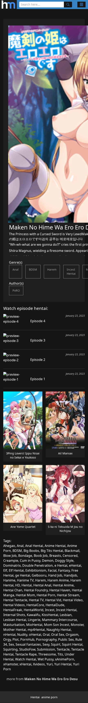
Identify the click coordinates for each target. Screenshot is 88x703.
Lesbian (66, 615)
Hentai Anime (63, 585)
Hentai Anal (42, 585)
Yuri (49, 664)
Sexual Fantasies (28, 644)
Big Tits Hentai (52, 550)
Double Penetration (37, 565)
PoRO (16, 290)
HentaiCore (35, 605)
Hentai (26, 585)
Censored (70, 555)
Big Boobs (31, 550)
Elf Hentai (16, 570)
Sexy (46, 644)
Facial (52, 570)
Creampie (10, 560)
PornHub (27, 639)
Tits (60, 654)
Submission (46, 649)
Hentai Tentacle (15, 600)
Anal (15, 269)
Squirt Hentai (72, 644)
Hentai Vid (53, 600)
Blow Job (10, 555)
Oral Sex (57, 634)
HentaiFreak (12, 610)
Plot (15, 639)
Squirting (10, 649)
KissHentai (50, 615)
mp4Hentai (36, 629)
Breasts (55, 555)
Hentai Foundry (36, 590)
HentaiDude (55, 605)
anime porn (49, 697)
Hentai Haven (59, 590)
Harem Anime (58, 580)
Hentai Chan (12, 590)
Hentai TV (36, 600)
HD (17, 585)
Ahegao (9, 545)
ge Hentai (22, 575)
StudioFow (27, 649)
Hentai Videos (14, 605)
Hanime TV (25, 580)
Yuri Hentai (62, 664)
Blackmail (72, 550)
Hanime (9, 580)
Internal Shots (14, 615)
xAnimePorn (64, 659)
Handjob (70, 575)
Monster (77, 624)
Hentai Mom (25, 595)
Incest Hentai (71, 272)
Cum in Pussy (30, 560)
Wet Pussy (45, 659)
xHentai (25, 664)
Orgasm (72, 634)
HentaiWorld (33, 610)
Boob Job (41, 555)
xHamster (10, 664)
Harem (51, 269)
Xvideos (39, 664)
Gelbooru (39, 575)
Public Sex (66, 639)
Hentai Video (73, 600)
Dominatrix (12, 565)
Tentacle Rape (26, 654)
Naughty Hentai (58, 629)
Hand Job (55, 575)
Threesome (47, 654)
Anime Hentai (55, 545)
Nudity (22, 634)
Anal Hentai (34, 545)
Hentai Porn (46, 595)
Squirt (55, 644)
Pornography (46, 639)
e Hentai (60, 565)
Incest (49, 610)
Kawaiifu (33, 615)
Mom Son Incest (56, 624)
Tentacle (63, 649)
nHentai (9, 634)
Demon (47, 560)
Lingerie (34, 619)
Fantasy (64, 570)
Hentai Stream (68, 595)
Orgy (7, 639)
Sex (11, 644)
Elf (5, 570)
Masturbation (14, 624)
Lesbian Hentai (14, 619)
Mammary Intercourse (59, 619)
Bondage (25, 555)
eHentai (75, 565)
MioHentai (34, 624)
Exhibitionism (35, 570)
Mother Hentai (14, 629)
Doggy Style (64, 560)
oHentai (35, 634)
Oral (46, 634)
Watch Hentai (25, 659)
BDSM (33, 269)
